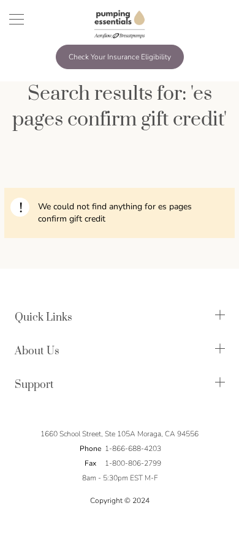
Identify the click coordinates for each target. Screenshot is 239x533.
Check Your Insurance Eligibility (120, 57)
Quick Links (43, 317)
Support (34, 385)
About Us (37, 351)
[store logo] (119, 23)
